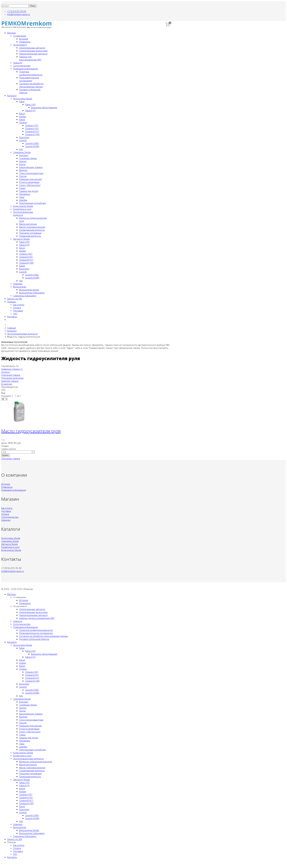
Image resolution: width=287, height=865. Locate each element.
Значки (22, 161)
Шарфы (23, 200)
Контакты (12, 316)
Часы (21, 197)
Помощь (11, 301)
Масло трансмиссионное (32, 226)
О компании (19, 35)
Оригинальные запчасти (32, 47)
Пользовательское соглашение (29, 79)
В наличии (6, 383)
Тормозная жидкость (30, 235)
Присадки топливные (30, 232)
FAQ (15, 313)
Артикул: (5, 371)
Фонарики (24, 194)
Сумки (22, 188)
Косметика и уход (22, 208)
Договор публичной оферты (34, 639)
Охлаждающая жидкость (32, 229)
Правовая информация (25, 68)
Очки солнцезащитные (31, 173)
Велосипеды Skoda (29, 289)
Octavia (23, 122)
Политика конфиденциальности (30, 73)
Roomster (24, 137)
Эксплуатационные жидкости (22, 333)
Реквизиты (24, 41)
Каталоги (12, 95)
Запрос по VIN (14, 298)
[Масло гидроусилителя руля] (19, 421)
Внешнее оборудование (44, 107)
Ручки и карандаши (29, 182)
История (23, 38)
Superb (23, 140)
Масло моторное (28, 223)
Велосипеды (19, 286)
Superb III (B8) (32, 146)
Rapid (22, 119)
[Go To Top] (1, 862)
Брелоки (23, 155)
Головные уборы (28, 158)
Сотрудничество (21, 65)
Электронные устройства (32, 202)
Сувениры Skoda (22, 152)
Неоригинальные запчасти (33, 53)
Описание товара (10, 374)
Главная (11, 327)
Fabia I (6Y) (30, 104)
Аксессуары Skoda (22, 98)
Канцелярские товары (30, 167)
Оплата (17, 307)
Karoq (22, 113)
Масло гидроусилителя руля (31, 431)
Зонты (22, 164)
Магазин (11, 32)
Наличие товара (9, 380)
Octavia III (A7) (32, 131)
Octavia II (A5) (32, 128)
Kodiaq (22, 116)
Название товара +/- (12, 368)
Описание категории (12, 377)
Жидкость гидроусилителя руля (35, 761)
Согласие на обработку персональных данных (31, 85)
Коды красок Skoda (23, 205)
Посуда (22, 176)
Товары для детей (28, 191)
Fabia (21, 101)
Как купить (18, 304)
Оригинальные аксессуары (33, 50)
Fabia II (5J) (30, 110)
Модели (23, 170)
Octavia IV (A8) (32, 134)
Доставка (18, 310)
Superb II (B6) (32, 143)
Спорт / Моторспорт (30, 185)
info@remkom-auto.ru (18, 14)
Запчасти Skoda (21, 238)
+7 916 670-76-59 (16, 11)
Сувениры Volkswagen (24, 295)
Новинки (17, 283)
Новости (17, 62)
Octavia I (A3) (31, 125)
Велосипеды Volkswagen (32, 292)
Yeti (21, 149)
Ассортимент (20, 44)
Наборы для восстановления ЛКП (30, 58)
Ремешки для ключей (30, 179)
